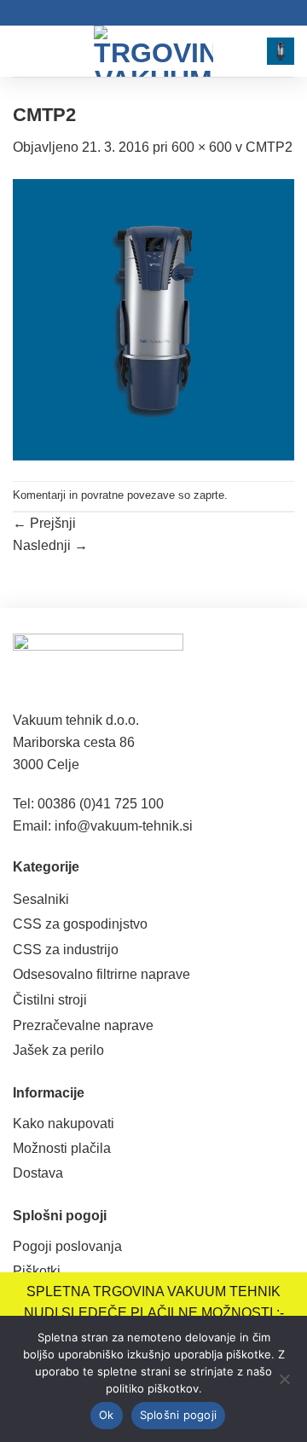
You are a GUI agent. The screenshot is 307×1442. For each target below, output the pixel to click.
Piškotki (37, 1271)
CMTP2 (269, 147)
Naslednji (50, 545)
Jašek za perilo (58, 1050)
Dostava (38, 1173)
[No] (284, 1384)
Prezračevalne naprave (83, 1025)
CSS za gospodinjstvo (80, 924)
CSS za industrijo (66, 949)
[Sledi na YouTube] (162, 13)
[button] (23, 51)
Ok (106, 1415)
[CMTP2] (153, 318)
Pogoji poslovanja (67, 1246)
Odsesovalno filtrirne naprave (101, 974)
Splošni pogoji (178, 1415)
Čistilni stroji (50, 1000)
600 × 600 (201, 147)
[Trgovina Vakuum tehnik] (153, 51)
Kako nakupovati (63, 1123)
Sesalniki (41, 899)
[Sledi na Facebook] (145, 13)
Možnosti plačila (62, 1148)
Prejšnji (44, 523)
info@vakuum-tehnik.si (124, 826)
